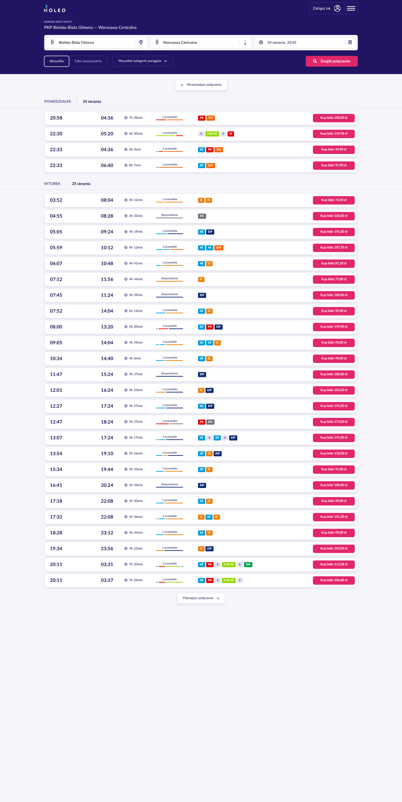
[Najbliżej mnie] (141, 42)
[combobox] (97, 42)
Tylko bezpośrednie (88, 61)
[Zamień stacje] (245, 42)
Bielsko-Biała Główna (73, 28)
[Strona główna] (54, 8)
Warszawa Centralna (117, 28)
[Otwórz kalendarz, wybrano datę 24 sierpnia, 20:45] (350, 42)
